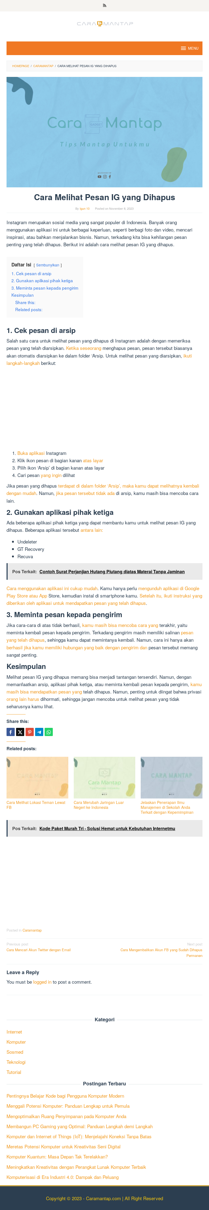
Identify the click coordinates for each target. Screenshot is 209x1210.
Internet (14, 1031)
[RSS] (104, 5)
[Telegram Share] (39, 732)
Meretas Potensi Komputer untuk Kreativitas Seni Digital (64, 1146)
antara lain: (92, 529)
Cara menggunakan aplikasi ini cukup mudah (52, 588)
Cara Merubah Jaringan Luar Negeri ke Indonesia (99, 805)
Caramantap (32, 930)
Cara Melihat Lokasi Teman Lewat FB (36, 805)
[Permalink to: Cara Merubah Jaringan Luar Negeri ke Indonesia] (105, 777)
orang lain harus (23, 698)
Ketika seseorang (83, 347)
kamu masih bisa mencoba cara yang (120, 624)
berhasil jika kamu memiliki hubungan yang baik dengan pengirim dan (77, 647)
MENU (193, 48)
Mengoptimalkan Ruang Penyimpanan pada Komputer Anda (66, 1116)
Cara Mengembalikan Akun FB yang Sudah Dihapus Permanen (161, 949)
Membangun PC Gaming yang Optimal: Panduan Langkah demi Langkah (80, 1126)
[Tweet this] (20, 732)
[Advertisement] (104, 409)
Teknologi (16, 1061)
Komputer (16, 1041)
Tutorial (14, 1071)
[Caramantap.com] (104, 22)
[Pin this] (30, 732)
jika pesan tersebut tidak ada (85, 493)
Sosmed (15, 1051)
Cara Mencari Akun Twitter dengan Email (39, 946)
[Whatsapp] (49, 732)
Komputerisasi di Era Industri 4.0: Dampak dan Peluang (63, 1176)
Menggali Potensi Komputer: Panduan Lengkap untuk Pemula (68, 1105)
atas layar (93, 460)
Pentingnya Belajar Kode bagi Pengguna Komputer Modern (65, 1095)
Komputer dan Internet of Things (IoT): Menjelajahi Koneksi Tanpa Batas (79, 1136)
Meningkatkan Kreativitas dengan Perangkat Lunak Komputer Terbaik (76, 1166)
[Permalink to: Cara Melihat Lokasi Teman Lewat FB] (37, 777)
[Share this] (11, 732)
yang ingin (51, 475)
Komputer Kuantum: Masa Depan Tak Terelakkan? (57, 1156)
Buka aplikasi (31, 452)
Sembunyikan (47, 265)
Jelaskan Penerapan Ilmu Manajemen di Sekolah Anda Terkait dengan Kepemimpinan (167, 807)
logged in (42, 981)
